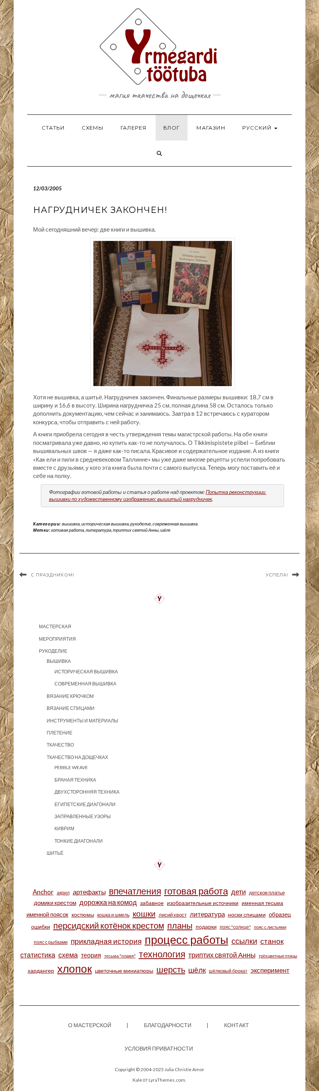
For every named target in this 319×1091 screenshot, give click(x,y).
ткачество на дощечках (77, 757)
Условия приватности (158, 1048)
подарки (206, 926)
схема (68, 955)
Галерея (134, 128)
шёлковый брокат (228, 971)
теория (91, 955)
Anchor (43, 892)
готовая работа (67, 529)
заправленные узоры (82, 816)
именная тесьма (262, 903)
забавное (152, 903)
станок (272, 940)
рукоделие (140, 523)
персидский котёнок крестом (108, 925)
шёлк (165, 529)
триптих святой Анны (136, 529)
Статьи (53, 128)
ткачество (60, 745)
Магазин (211, 128)
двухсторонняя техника (86, 792)
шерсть (170, 970)
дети (238, 891)
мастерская (55, 626)
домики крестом (55, 902)
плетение (59, 733)
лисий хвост (173, 915)
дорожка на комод (108, 902)
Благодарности (167, 1025)
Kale (137, 1080)
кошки (144, 913)
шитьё (55, 853)
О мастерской (89, 1025)
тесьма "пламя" (120, 955)
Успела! (277, 575)
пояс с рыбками (51, 942)
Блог (171, 128)
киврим (64, 828)
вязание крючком (70, 696)
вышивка (71, 523)
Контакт (236, 1025)
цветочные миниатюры (124, 970)
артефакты (89, 892)
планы (180, 925)
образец (280, 914)
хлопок (74, 968)
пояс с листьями (270, 926)
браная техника (75, 780)
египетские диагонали (85, 804)
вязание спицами (71, 708)
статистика (37, 954)
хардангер (41, 970)
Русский (257, 128)
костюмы (83, 914)
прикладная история (106, 941)
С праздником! (52, 575)
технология (162, 954)
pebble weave (71, 767)
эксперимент (270, 970)
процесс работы (186, 939)
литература (98, 529)
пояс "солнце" (235, 927)
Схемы (93, 128)
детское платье (267, 892)
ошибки (40, 926)
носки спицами (247, 914)
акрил (63, 893)
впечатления (135, 890)
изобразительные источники (202, 903)
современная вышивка (175, 523)
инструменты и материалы (82, 721)
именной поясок (47, 914)
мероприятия (57, 639)
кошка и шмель (113, 915)
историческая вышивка (105, 523)
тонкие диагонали (78, 841)
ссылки (244, 940)
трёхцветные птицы (278, 955)
